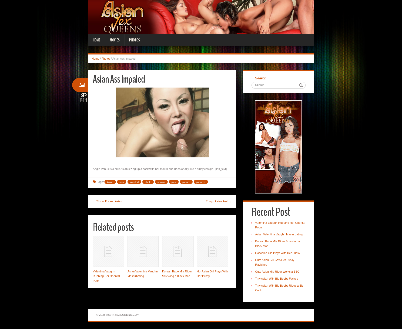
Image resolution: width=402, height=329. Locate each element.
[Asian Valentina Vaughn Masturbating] (143, 251)
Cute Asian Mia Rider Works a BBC (277, 271)
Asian (110, 182)
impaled (134, 182)
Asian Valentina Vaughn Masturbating (279, 234)
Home (96, 40)
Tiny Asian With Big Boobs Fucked (276, 278)
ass (122, 182)
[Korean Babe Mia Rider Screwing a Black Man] (177, 251)
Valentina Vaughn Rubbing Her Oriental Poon (106, 276)
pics (173, 182)
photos (161, 182)
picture (186, 182)
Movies (115, 40)
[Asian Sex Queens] (201, 16)
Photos (134, 40)
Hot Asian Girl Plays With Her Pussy (277, 253)
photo (148, 182)
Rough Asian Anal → (219, 201)
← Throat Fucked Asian (107, 201)
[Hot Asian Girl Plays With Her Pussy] (212, 251)
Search (260, 78)
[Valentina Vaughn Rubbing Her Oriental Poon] (108, 251)
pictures (200, 182)
